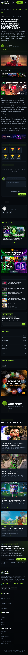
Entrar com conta (16, 191)
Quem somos (4, 631)
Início (3, 9)
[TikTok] (15, 588)
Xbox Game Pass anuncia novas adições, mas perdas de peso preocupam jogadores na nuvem (15, 293)
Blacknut (3, 605)
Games (4, 335)
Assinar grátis (21, 559)
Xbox (3, 343)
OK (23, 323)
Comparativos (4, 619)
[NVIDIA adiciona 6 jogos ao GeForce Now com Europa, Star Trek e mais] (14, 524)
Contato (3, 633)
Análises (3, 624)
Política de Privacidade (6, 641)
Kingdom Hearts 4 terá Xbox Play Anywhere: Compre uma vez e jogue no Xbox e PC (16, 305)
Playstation (4, 351)
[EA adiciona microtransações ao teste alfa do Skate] (14, 467)
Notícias (9, 9)
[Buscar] (13, 2)
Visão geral (3, 596)
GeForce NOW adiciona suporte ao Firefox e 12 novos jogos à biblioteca (16, 288)
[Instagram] (7, 212)
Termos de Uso (4, 643)
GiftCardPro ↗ (4, 638)
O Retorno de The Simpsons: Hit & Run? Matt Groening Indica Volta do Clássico (16, 299)
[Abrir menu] (25, 2)
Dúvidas (3, 617)
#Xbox (7, 201)
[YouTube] (3, 212)
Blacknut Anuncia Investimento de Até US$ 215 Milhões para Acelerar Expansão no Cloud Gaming (16, 282)
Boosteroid (4, 348)
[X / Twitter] (10, 212)
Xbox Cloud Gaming (5, 598)
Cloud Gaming (5, 340)
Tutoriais (4, 353)
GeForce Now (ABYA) (6, 603)
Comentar (22, 194)
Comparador (4, 608)
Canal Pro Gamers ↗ (5, 636)
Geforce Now (5, 345)
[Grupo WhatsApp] (5, 588)
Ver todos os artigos (14, 215)
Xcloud (4, 337)
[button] (15, 242)
